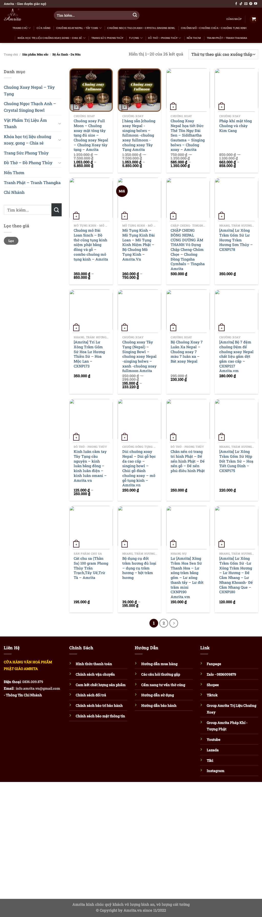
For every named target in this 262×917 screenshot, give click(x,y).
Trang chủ (11, 54)
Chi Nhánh (14, 192)
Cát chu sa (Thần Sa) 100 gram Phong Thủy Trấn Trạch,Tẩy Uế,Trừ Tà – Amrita (91, 568)
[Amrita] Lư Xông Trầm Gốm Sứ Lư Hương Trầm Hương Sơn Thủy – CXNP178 (236, 240)
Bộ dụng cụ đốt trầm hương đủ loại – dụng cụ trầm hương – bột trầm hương (139, 568)
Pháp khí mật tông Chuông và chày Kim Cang (235, 126)
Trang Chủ (20, 28)
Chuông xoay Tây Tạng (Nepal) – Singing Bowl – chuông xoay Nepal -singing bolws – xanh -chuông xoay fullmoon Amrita (139, 356)
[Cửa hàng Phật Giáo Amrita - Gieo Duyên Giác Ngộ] (23, 15)
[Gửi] (134, 15)
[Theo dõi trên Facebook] (236, 4)
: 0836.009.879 (32, 681)
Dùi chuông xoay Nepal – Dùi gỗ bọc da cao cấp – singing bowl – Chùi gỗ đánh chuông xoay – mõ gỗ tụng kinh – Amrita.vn (139, 468)
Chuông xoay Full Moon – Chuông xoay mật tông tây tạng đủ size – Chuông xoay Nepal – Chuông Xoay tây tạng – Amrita (91, 135)
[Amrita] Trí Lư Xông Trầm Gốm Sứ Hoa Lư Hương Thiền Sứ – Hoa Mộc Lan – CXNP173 (89, 354)
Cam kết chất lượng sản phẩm (101, 685)
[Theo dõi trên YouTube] (255, 4)
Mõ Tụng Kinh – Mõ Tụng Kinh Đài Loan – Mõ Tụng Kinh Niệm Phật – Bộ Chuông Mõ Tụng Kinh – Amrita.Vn (138, 244)
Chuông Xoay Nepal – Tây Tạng (77, 28)
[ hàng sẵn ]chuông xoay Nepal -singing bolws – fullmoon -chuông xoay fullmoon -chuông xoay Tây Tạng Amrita (138, 135)
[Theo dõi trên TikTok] (241, 4)
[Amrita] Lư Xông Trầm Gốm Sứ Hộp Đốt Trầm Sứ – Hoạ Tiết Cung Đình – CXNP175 (236, 461)
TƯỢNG (134, 38)
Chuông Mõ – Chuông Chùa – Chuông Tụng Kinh (214, 28)
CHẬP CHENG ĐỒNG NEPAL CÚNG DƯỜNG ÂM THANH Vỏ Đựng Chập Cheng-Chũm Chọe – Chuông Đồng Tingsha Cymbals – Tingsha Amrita (188, 249)
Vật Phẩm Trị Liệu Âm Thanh (25, 123)
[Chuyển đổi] (60, 123)
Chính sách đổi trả (91, 695)
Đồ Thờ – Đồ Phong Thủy (28, 162)
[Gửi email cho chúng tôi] (245, 4)
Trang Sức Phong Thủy (107, 38)
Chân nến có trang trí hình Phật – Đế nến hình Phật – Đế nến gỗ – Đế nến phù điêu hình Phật (188, 461)
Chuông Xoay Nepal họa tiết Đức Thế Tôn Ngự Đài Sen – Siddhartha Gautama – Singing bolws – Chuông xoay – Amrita (188, 135)
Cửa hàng (44, 28)
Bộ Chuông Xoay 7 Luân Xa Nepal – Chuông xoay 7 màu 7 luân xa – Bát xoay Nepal (187, 352)
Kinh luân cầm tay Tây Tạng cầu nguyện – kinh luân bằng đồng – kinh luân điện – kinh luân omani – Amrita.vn (90, 466)
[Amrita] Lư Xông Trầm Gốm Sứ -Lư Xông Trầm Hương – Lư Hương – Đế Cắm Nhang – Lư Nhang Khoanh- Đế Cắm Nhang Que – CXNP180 (236, 575)
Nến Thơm (194, 38)
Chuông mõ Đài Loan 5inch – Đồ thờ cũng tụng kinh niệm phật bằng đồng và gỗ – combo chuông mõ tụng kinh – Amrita (91, 244)
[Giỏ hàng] (253, 19)
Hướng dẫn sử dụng (157, 695)
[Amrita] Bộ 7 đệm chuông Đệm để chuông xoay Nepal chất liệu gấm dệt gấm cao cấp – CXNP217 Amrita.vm (236, 356)
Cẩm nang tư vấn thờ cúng (163, 685)
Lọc (11, 241)
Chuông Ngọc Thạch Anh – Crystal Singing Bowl (141, 28)
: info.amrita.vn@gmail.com (37, 688)
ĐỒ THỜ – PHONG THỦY (163, 38)
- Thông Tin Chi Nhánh (23, 695)
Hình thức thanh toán (94, 664)
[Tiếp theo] (173, 623)
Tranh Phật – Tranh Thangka (227, 38)
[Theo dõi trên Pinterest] (250, 4)
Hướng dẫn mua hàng (159, 664)
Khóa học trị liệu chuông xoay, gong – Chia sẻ (50, 38)
